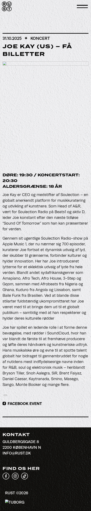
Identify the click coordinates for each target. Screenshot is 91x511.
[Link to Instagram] (15, 478)
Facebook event (25, 403)
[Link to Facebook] (6, 478)
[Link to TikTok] (24, 478)
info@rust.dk (17, 453)
